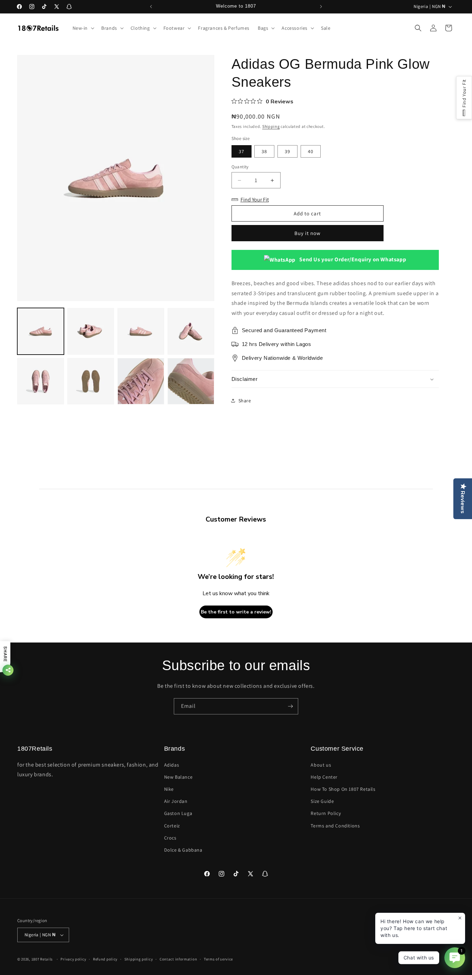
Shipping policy (138, 959)
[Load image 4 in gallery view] (191, 331)
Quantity (240, 167)
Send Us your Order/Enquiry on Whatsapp (352, 259)
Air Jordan (176, 801)
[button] (82, 28)
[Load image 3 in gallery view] (140, 331)
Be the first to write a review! (236, 612)
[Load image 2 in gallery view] (90, 331)
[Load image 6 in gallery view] (90, 381)
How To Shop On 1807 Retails (343, 789)
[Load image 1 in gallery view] (40, 331)
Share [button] (244, 400)
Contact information (178, 959)
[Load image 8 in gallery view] (191, 381)
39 (287, 151)
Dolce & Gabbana (183, 850)
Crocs (170, 838)
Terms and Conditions (335, 826)
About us (321, 765)
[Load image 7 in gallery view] (140, 381)
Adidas (171, 765)
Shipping (271, 126)
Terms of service (218, 959)
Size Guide (322, 801)
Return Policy (326, 813)
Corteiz (172, 826)
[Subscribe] (290, 706)
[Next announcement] (321, 6)
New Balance (178, 777)
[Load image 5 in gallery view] (40, 381)
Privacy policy (73, 959)
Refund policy (105, 959)
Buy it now (307, 233)
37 (241, 151)
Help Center (324, 777)
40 (310, 151)
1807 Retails (42, 959)
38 (264, 151)
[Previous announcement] (151, 6)
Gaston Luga (178, 813)
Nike (169, 789)
